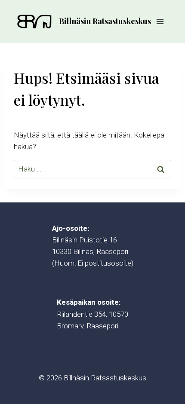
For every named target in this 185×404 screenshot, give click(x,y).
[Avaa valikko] (160, 21)
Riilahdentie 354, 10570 (92, 314)
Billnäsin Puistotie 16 (84, 240)
